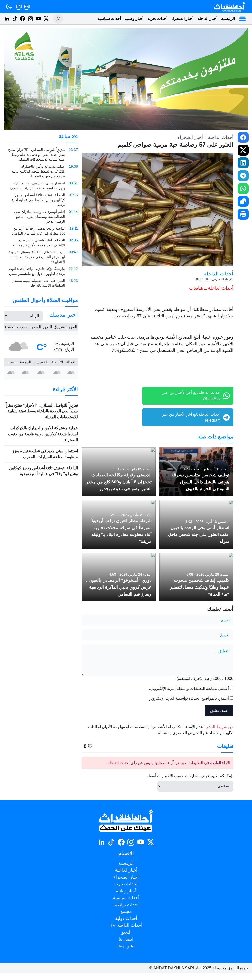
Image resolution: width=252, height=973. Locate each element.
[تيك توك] (15, 19)
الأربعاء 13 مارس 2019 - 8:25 (214, 279)
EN (19, 6)
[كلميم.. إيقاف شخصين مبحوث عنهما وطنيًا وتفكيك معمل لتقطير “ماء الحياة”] (196, 577)
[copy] (243, 201)
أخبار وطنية (134, 18)
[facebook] (243, 137)
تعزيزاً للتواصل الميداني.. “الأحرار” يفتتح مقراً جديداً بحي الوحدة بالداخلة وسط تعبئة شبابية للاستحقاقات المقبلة (42, 411)
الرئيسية (228, 18)
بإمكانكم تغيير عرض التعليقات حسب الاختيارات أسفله (189, 776)
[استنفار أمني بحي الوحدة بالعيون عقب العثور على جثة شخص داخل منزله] (196, 524)
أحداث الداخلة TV (126, 925)
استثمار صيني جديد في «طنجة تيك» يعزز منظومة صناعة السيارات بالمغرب (45, 454)
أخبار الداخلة (207, 18)
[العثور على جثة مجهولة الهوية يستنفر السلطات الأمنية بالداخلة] (41, 283)
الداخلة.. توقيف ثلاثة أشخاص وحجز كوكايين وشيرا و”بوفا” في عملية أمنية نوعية (43, 471)
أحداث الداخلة (220, 137)
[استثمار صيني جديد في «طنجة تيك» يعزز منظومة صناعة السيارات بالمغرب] (41, 185)
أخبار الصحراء (182, 18)
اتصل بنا (126, 939)
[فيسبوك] (23, 19)
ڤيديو (126, 932)
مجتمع (126, 911)
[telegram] (243, 175)
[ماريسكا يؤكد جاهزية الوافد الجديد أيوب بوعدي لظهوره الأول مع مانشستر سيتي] (41, 271)
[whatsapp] (243, 188)
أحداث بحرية (157, 18)
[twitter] (243, 150)
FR (26, 6)
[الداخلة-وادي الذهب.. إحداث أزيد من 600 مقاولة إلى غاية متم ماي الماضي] (41, 231)
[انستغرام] (30, 19)
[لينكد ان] (7, 19)
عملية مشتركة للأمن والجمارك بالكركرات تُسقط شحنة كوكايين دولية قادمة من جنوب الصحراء (43, 434)
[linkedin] (243, 162)
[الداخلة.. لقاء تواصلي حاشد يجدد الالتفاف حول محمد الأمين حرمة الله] (41, 243)
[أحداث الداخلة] (229, 6)
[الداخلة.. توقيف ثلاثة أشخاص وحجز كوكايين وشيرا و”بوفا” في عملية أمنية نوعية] (41, 199)
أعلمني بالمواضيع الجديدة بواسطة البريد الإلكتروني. (188, 698)
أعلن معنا (126, 945)
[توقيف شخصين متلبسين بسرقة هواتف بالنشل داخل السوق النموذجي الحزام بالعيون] (196, 471)
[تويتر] (46, 19)
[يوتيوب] (38, 19)
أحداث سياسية (109, 18)
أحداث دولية (126, 918)
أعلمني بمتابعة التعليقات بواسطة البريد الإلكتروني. (189, 688)
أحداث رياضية (126, 904)
